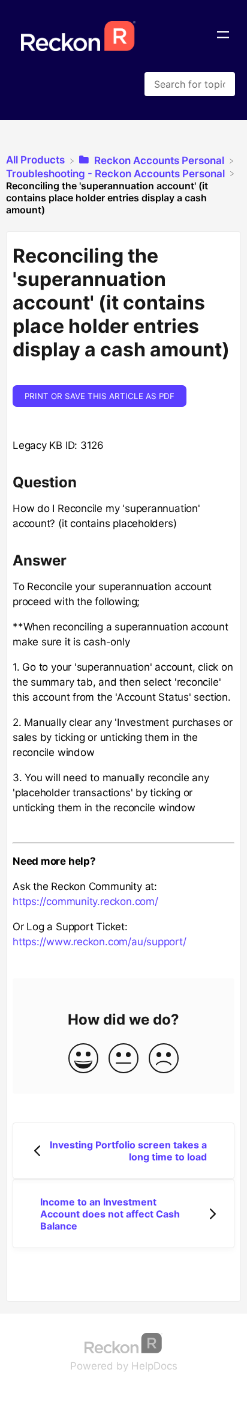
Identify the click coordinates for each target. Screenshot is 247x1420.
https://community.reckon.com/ (85, 901)
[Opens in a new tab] (123, 1342)
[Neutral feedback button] (123, 1059)
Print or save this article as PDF (99, 396)
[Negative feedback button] (163, 1059)
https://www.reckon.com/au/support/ (99, 942)
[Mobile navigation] (223, 36)
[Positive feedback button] (83, 1059)
